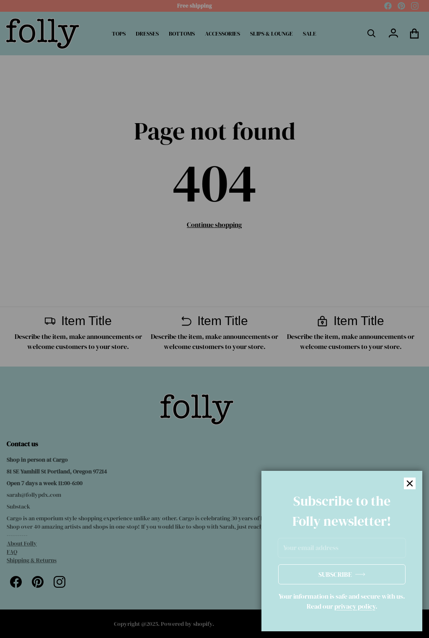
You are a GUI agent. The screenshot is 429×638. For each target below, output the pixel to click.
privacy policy (354, 606)
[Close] (410, 483)
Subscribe (335, 574)
